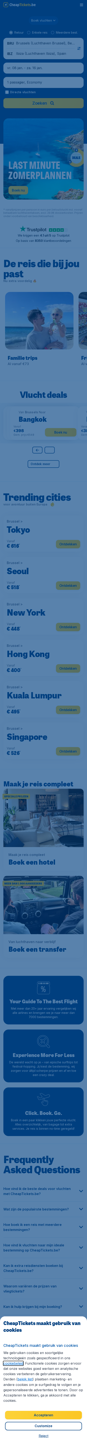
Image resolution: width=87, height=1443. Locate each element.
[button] (43, 1436)
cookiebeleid (13, 1363)
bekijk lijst (25, 1379)
